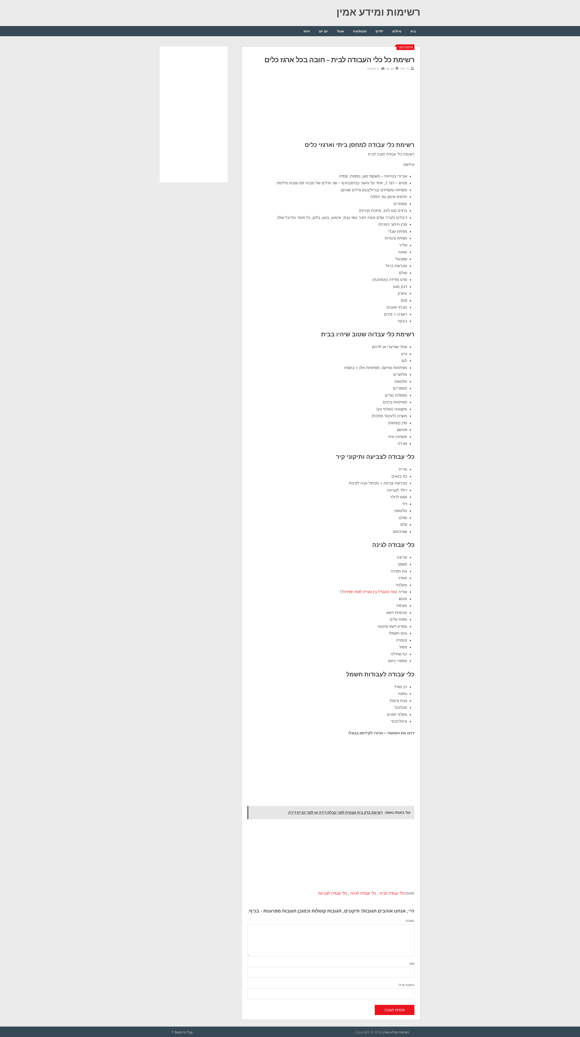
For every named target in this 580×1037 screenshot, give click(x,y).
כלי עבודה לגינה (363, 893)
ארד (402, 68)
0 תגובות (373, 68)
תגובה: (409, 920)
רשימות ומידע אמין (378, 12)
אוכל (340, 31)
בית (413, 31)
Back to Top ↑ (182, 1032)
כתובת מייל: (406, 985)
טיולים (396, 31)
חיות (307, 31)
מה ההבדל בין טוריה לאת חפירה (369, 591)
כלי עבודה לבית (391, 893)
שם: (411, 963)
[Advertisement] (330, 107)
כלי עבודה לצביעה (332, 893)
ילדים (379, 31)
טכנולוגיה (360, 31)
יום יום (323, 31)
